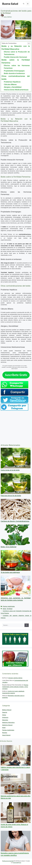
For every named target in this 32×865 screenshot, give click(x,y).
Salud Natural (6, 735)
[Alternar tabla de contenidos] (28, 43)
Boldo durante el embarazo (14, 73)
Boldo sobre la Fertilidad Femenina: (16, 61)
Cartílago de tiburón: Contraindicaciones (15, 521)
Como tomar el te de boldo (10, 470)
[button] (24, 3)
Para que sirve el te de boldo (11, 495)
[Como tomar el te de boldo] (16, 468)
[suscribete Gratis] (16, 378)
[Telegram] (14, 410)
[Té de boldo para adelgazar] (16, 570)
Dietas (4, 715)
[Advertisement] (16, 427)
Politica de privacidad (7, 861)
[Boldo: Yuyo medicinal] (16, 544)
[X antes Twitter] (14, 402)
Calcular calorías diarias (15, 678)
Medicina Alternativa (8, 722)
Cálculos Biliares (10, 84)
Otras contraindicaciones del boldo (16, 77)
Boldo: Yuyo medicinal (8, 547)
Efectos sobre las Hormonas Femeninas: (17, 66)
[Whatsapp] (14, 388)
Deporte (4, 712)
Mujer (4, 727)
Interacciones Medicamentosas (16, 90)
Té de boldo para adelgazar (10, 572)
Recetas (4, 732)
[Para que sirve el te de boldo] (16, 493)
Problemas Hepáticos (12, 82)
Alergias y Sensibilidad (12, 87)
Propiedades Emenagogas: (14, 71)
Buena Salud (10, 3)
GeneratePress (17, 862)
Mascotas (5, 720)
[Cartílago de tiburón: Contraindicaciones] (16, 519)
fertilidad (9, 608)
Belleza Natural (6, 710)
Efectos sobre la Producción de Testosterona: (17, 53)
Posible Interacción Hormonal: (15, 57)
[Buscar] (26, 625)
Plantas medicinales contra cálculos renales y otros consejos (15, 686)
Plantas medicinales (9, 606)
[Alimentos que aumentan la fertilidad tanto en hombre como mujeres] (16, 596)
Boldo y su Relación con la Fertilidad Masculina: (16, 47)
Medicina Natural (7, 725)
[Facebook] (14, 395)
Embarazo (5, 717)
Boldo (4, 608)
